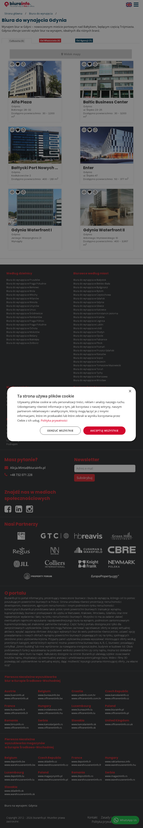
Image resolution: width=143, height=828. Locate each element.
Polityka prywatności (54, 420)
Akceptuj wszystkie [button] (104, 430)
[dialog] (71, 414)
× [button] (129, 391)
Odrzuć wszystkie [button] (60, 430)
